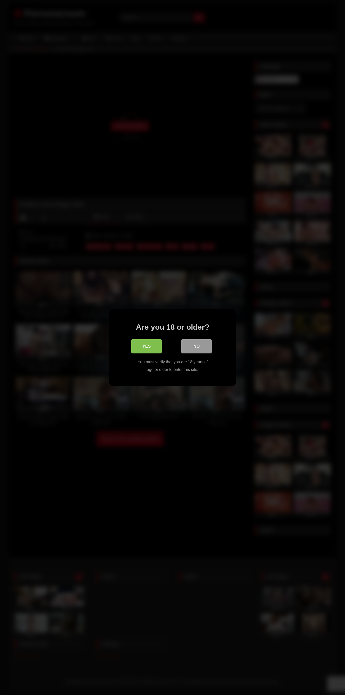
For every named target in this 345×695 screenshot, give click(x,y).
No (196, 346)
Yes (146, 346)
